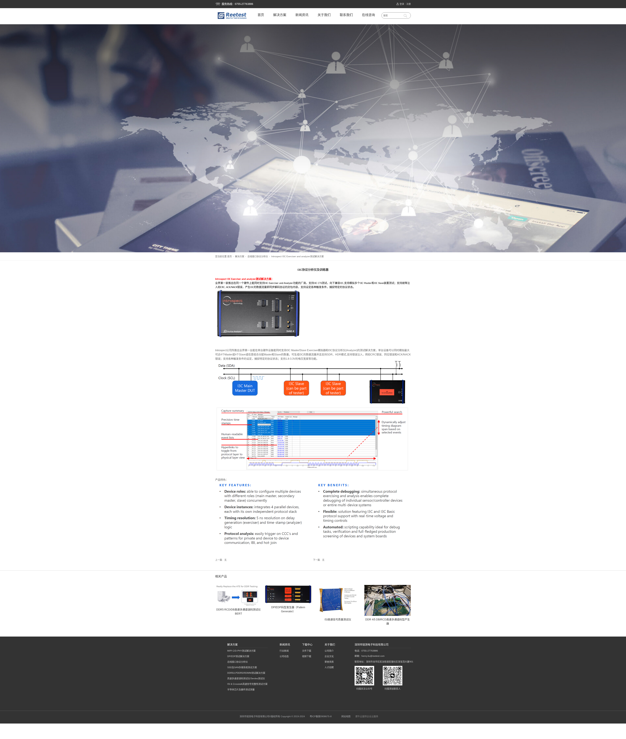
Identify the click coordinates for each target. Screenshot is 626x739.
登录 (402, 4)
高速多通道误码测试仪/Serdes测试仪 (246, 678)
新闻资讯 (301, 15)
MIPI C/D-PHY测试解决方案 (241, 650)
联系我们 (346, 15)
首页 (261, 15)
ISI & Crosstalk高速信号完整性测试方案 (247, 684)
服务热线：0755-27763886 (237, 4)
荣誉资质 (329, 661)
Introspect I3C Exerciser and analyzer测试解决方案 (297, 256)
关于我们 (324, 15)
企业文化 (329, 656)
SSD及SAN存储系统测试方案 (242, 667)
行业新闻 (284, 650)
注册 (408, 4)
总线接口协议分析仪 (257, 256)
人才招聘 (329, 667)
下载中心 (307, 644)
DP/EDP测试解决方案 (238, 656)
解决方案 (279, 15)
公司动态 (284, 656)
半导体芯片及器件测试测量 (241, 689)
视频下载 (306, 656)
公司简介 (329, 650)
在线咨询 (368, 15)
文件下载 (306, 650)
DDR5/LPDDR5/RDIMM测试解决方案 (246, 673)
